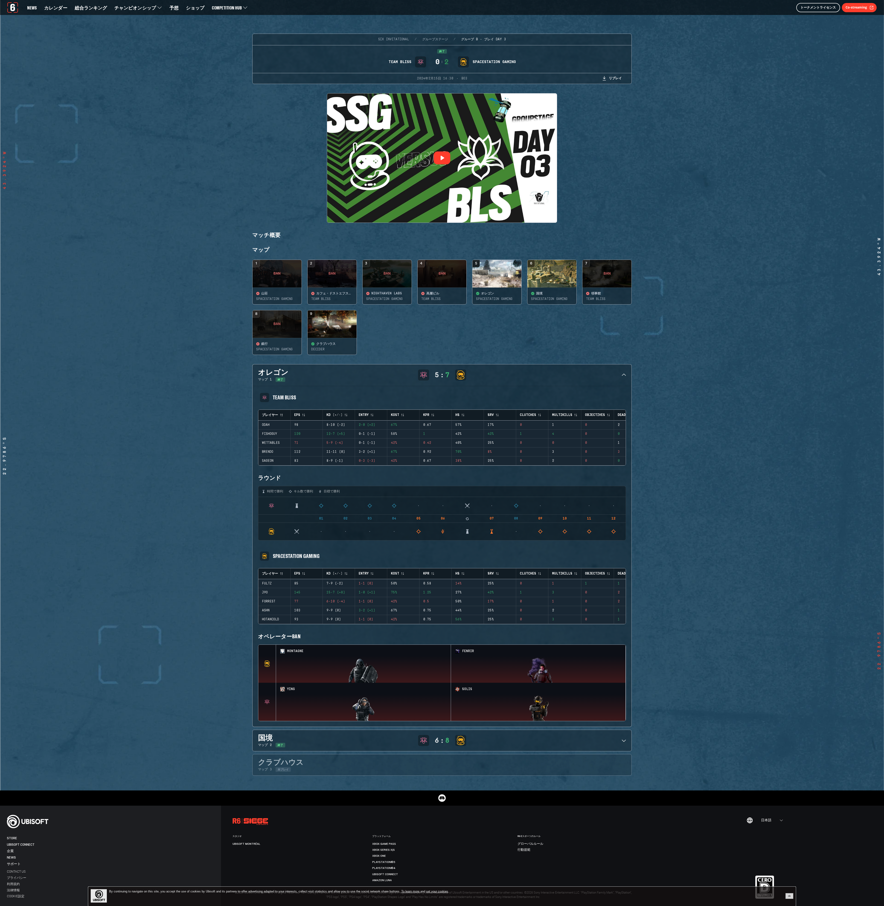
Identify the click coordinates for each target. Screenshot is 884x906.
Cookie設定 (15, 896)
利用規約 (13, 884)
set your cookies (437, 891)
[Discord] (442, 798)
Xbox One (379, 855)
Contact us (16, 871)
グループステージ (435, 39)
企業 (10, 851)
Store (12, 838)
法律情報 (13, 890)
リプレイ (615, 78)
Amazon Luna (382, 880)
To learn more (410, 891)
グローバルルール (530, 843)
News (11, 857)
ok (789, 895)
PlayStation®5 (383, 862)
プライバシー (16, 877)
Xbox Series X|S (383, 849)
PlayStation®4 (383, 868)
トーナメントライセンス (818, 7)
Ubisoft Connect (21, 844)
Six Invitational (393, 39)
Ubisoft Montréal (246, 843)
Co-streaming (856, 7)
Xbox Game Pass (384, 843)
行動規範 (524, 849)
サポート (14, 864)
